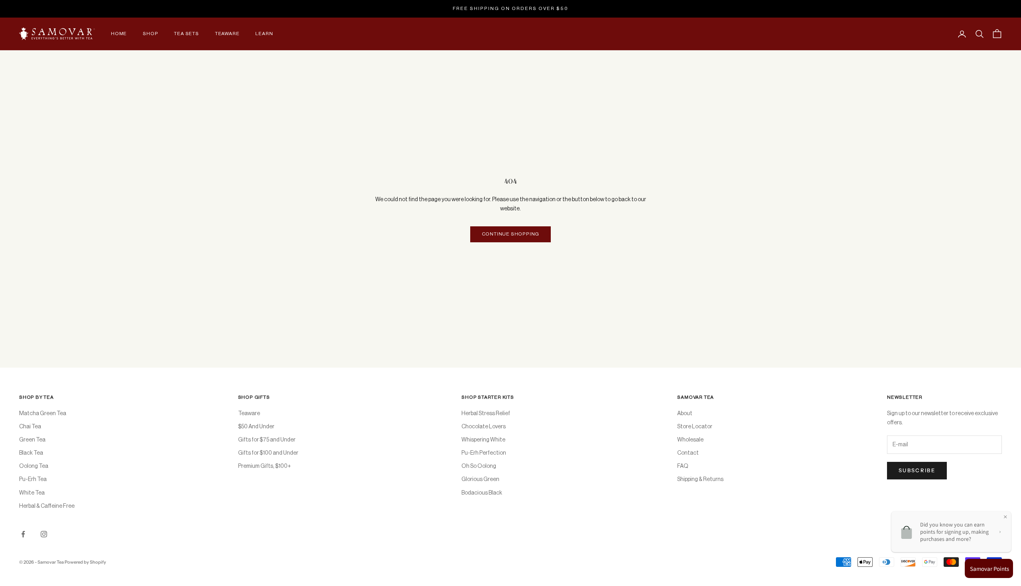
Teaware (227, 33)
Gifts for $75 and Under (267, 440)
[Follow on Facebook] (23, 534)
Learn (264, 33)
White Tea (32, 493)
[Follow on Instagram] (44, 534)
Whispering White (483, 440)
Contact (688, 453)
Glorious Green (480, 479)
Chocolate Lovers (483, 427)
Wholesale (690, 440)
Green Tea (32, 440)
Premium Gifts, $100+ (264, 466)
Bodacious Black (481, 493)
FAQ (682, 466)
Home (119, 33)
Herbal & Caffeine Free (47, 506)
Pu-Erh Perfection (483, 453)
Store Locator (694, 427)
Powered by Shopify (85, 562)
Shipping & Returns (700, 479)
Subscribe (917, 470)
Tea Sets (186, 33)
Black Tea (31, 453)
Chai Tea (30, 427)
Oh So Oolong (478, 466)
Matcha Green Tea (42, 413)
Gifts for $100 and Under (268, 453)
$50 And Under (256, 427)
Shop (150, 33)
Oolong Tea (33, 466)
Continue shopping (511, 234)
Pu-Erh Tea (33, 479)
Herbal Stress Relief (485, 413)
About (684, 413)
